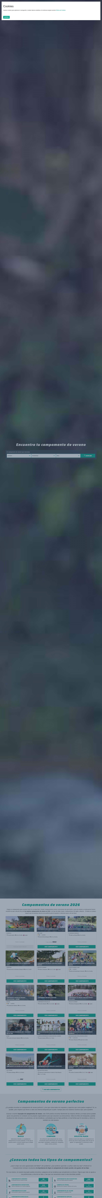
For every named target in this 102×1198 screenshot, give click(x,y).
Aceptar (6, 17)
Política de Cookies (61, 10)
